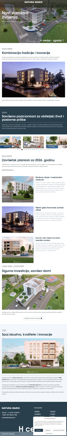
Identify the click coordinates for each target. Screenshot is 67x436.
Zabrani (48, 430)
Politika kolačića (49, 433)
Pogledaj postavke (58, 430)
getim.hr (17, 433)
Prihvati (38, 430)
